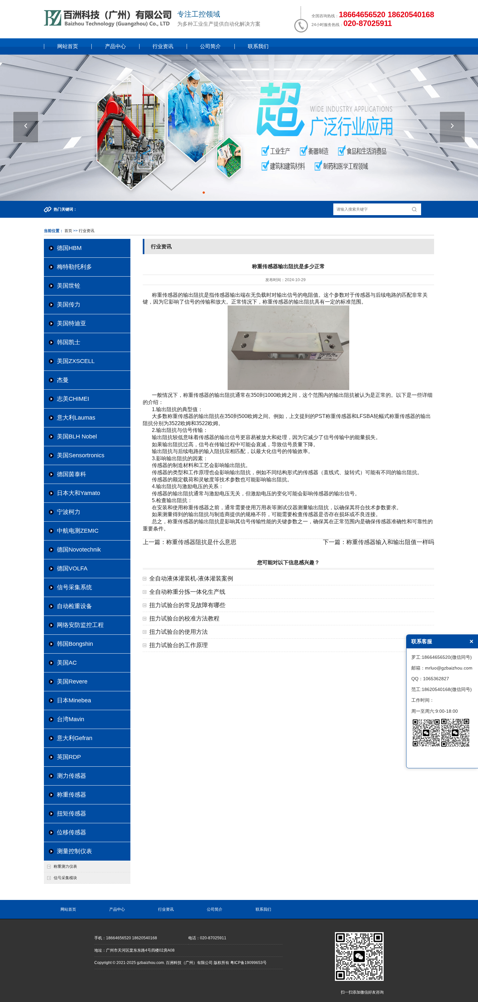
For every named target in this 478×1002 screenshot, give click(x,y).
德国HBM (69, 248)
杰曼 (63, 380)
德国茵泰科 (71, 474)
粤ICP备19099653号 (248, 962)
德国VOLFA (72, 568)
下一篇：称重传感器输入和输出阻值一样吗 (378, 542)
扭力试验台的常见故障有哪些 (187, 605)
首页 (68, 230)
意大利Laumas (76, 417)
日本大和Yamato (78, 493)
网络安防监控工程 (80, 625)
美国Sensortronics (80, 455)
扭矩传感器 (71, 813)
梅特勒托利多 (74, 267)
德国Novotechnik (79, 549)
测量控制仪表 (74, 851)
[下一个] (452, 127)
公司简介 (210, 46)
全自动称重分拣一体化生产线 (187, 592)
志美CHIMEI (73, 399)
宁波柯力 (68, 512)
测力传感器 (71, 776)
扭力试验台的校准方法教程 (184, 618)
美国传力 (68, 304)
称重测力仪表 (65, 866)
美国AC (67, 662)
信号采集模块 (65, 878)
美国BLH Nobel (77, 436)
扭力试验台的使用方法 (178, 632)
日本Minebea (74, 700)
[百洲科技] (109, 25)
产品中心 (115, 46)
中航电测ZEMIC (78, 530)
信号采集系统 (74, 587)
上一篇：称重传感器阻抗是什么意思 (189, 542)
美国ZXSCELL (76, 361)
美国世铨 (68, 285)
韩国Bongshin (75, 644)
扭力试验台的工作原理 (178, 645)
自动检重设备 (74, 606)
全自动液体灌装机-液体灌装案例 (191, 578)
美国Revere (72, 681)
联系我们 (258, 46)
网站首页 (67, 46)
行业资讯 (163, 46)
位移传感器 (71, 832)
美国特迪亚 (71, 323)
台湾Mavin (70, 719)
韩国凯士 (68, 342)
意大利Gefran (74, 738)
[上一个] (25, 127)
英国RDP (69, 757)
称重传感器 (71, 794)
